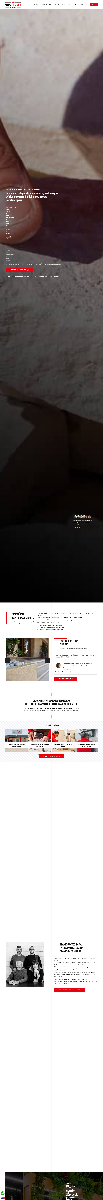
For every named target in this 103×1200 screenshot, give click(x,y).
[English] (2, 1197)
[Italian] (4, 1197)
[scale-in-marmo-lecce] (27, 659)
